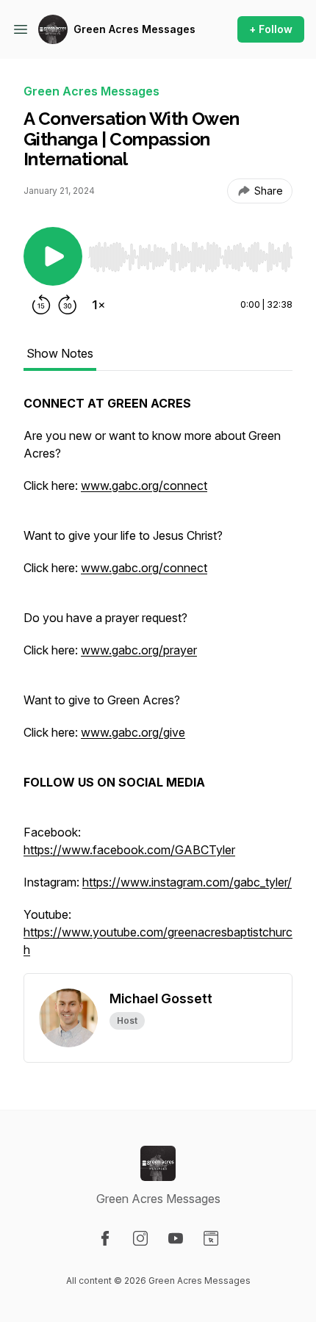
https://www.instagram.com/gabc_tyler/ (187, 882)
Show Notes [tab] (59, 353)
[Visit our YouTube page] (175, 1238)
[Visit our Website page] (211, 1238)
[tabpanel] (158, 683)
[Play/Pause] (53, 256)
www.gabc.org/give (133, 732)
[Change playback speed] (98, 305)
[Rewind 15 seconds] (41, 305)
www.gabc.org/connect (144, 485)
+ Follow (270, 29)
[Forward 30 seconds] (67, 305)
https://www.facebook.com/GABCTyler (129, 849)
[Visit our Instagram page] (140, 1238)
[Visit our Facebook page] (105, 1238)
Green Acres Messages (134, 29)
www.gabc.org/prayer (139, 650)
